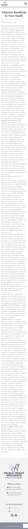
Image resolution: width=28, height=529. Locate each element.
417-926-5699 (15, 511)
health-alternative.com (18, 429)
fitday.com (9, 232)
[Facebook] (12, 515)
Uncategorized (18, 19)
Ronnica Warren (7, 19)
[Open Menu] (26, 3)
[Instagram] (16, 515)
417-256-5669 (15, 508)
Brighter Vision (18, 526)
